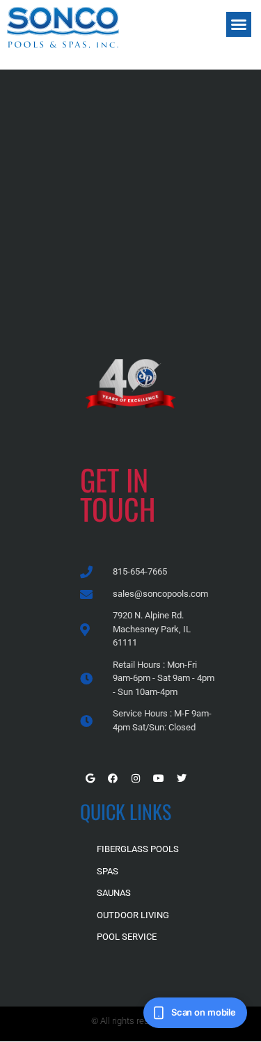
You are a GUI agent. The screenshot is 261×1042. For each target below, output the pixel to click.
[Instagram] (135, 778)
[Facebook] (112, 778)
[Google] (90, 778)
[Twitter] (181, 778)
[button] (238, 24)
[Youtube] (158, 778)
